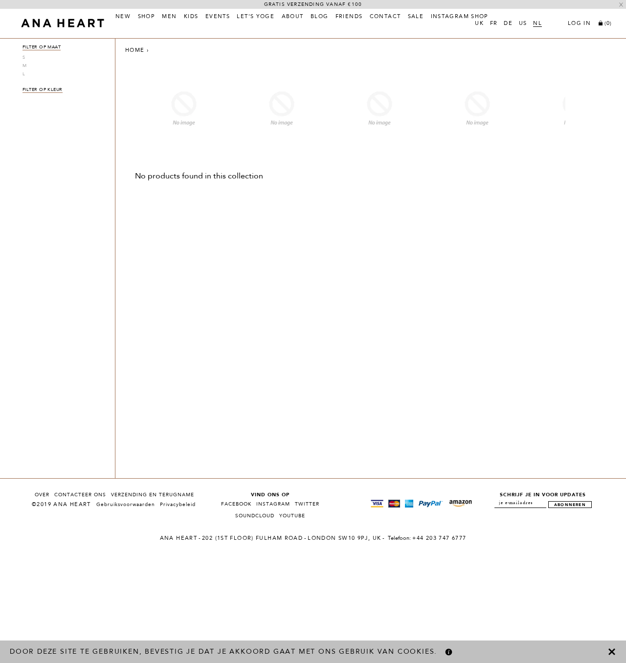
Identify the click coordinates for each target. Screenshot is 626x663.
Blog (320, 17)
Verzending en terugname (152, 494)
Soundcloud (254, 515)
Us (523, 24)
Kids (191, 17)
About (293, 17)
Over (42, 494)
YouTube (292, 515)
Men (169, 17)
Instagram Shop (460, 17)
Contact (385, 17)
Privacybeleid (178, 504)
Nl (537, 24)
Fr (494, 24)
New (123, 17)
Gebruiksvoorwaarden (125, 504)
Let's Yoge (255, 17)
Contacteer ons (80, 494)
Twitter (307, 504)
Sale (416, 17)
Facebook (236, 504)
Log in (579, 24)
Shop (147, 17)
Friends (349, 17)
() (608, 23)
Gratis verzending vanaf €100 (313, 4)
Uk (479, 24)
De (508, 24)
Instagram (273, 504)
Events (217, 17)
